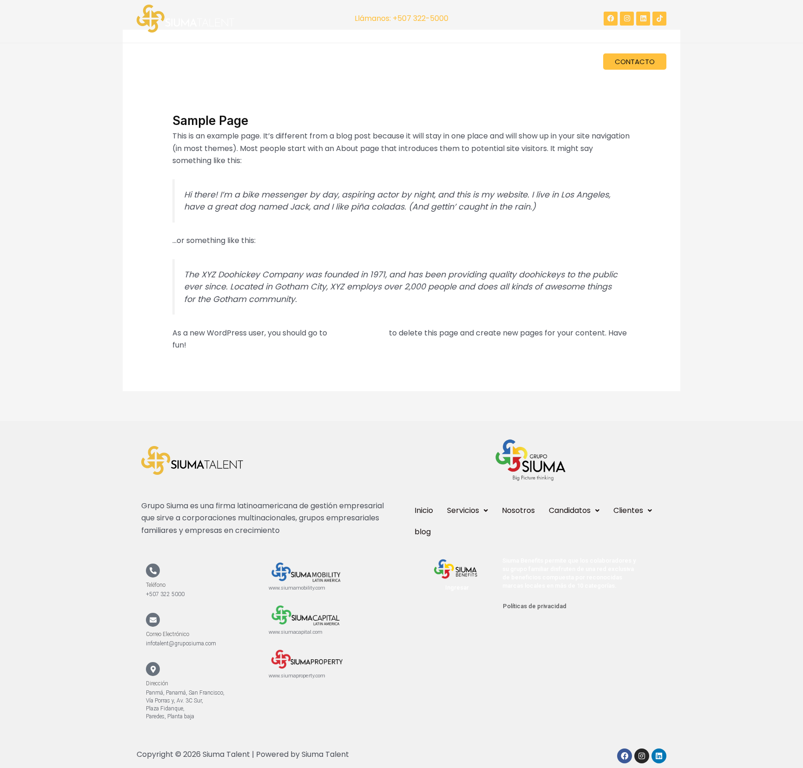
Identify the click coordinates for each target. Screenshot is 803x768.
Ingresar (457, 587)
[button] (196, 64)
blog (403, 64)
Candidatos (299, 64)
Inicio (153, 64)
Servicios (192, 64)
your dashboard (358, 333)
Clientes (357, 64)
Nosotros (247, 64)
